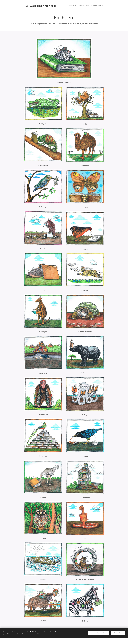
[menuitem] (73, 5)
